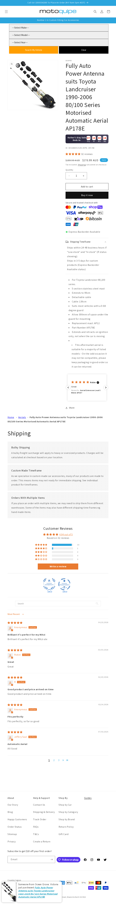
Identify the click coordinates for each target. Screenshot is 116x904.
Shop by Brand (67, 819)
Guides (88, 798)
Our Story (13, 804)
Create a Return (41, 841)
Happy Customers (17, 819)
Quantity (69, 170)
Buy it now (87, 195)
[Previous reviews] (68, 387)
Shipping (82, 164)
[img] (15, 622)
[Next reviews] (106, 387)
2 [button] (54, 760)
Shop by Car (65, 804)
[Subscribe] (51, 859)
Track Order (39, 819)
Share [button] (71, 407)
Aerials (22, 417)
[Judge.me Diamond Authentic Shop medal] (49, 584)
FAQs (36, 826)
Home (11, 417)
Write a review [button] (58, 566)
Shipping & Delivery (44, 812)
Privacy (12, 841)
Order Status (15, 826)
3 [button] (59, 760)
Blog (10, 812)
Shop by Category (68, 812)
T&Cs (36, 834)
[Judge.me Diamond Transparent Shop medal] (64, 584)
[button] (6, 11)
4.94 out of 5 (66, 534)
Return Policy (66, 826)
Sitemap (12, 834)
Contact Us (39, 804)
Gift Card (63, 834)
